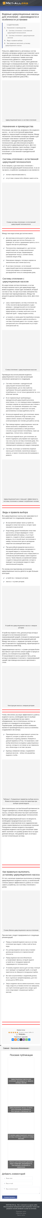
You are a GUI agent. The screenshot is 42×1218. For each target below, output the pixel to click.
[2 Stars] (11, 1032)
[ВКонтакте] (13, 1039)
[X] (21, 1039)
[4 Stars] (16, 1032)
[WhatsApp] (26, 1039)
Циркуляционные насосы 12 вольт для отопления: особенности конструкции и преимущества (21, 1109)
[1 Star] (9, 1032)
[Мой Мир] (29, 1039)
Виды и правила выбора (14, 40)
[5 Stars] (18, 1032)
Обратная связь (21, 1213)
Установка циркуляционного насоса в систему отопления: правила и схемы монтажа (21, 1136)
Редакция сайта (21, 1211)
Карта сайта (21, 1215)
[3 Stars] (14, 1032)
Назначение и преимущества (16, 28)
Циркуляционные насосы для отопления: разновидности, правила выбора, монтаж (21, 1081)
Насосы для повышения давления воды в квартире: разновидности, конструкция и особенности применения (21, 1164)
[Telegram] (18, 1039)
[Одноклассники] (15, 1039)
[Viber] (24, 1039)
